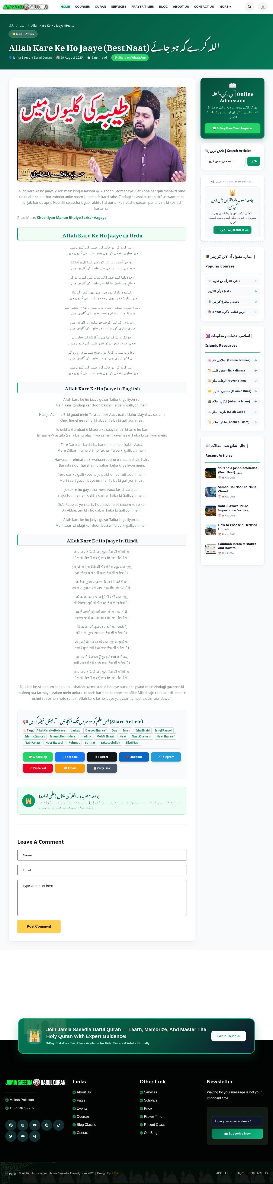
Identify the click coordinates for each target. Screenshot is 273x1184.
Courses (82, 6)
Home (65, 6)
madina (86, 736)
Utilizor (117, 1173)
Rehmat (74, 743)
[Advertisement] (136, 982)
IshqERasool (163, 730)
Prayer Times (142, 6)
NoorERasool (54, 743)
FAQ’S (240, 1173)
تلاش (254, 161)
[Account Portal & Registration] (263, 7)
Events (82, 1108)
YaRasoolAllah (110, 743)
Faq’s (81, 1100)
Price (148, 1108)
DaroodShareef (95, 730)
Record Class (154, 1124)
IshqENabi (143, 730)
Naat (122, 736)
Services (118, 6)
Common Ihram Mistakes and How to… (237, 546)
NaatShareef (165, 736)
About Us (181, 6)
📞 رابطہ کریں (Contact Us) (232, 230)
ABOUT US (223, 1173)
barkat (75, 730)
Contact (83, 1133)
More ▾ (225, 6)
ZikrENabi (132, 743)
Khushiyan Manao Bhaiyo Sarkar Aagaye (71, 217)
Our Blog (150, 1133)
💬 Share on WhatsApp (130, 57)
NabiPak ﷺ (32, 743)
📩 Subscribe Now (237, 1133)
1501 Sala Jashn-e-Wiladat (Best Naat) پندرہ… (237, 470)
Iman (126, 730)
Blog (163, 6)
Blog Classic (86, 1124)
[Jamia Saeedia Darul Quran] (25, 6)
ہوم (22, 25)
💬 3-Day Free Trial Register (232, 128)
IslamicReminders (62, 736)
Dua (115, 730)
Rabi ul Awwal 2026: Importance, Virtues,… (234, 508)
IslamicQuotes (35, 736)
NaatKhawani (141, 736)
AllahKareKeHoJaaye (50, 730)
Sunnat (90, 743)
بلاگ (11, 25)
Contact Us (204, 6)
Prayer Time (153, 1116)
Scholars (150, 1100)
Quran (100, 6)
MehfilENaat (105, 736)
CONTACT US (258, 1173)
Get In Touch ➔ (228, 1036)
